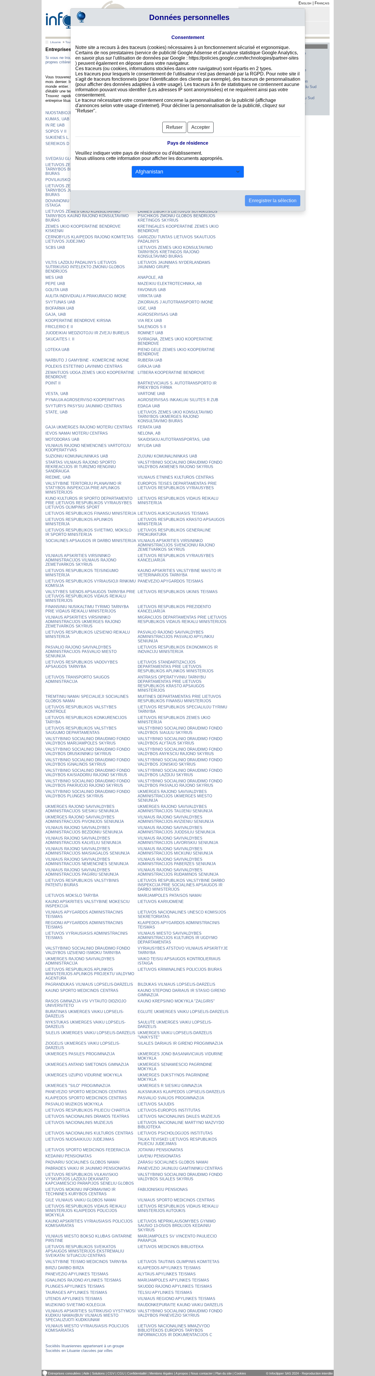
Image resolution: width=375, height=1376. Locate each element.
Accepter (200, 127)
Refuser (174, 127)
